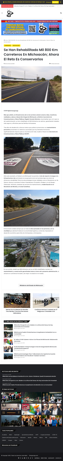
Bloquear (48, 2)
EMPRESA (37, 458)
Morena (35, 437)
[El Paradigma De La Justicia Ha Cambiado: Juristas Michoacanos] (11, 409)
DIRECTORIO (44, 458)
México (41, 437)
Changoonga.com (33, 455)
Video (15, 440)
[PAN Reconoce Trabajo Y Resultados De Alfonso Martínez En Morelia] (31, 420)
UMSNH (4, 440)
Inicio (6, 40)
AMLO (10, 434)
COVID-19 (54, 434)
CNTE (37, 434)
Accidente (4, 434)
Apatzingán (17, 434)
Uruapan (10, 440)
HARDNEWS (8, 45)
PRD (46, 437)
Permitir (55, 2)
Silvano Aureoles (53, 437)
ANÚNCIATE (51, 458)
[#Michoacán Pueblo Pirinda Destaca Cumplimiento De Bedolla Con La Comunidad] (8, 334)
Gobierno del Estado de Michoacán (32, 285)
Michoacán (23, 437)
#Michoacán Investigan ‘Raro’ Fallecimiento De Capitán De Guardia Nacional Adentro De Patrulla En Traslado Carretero (34, 355)
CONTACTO (58, 458)
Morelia (29, 437)
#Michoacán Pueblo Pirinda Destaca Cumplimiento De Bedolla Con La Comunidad (34, 6)
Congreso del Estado (45, 434)
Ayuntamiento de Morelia (27, 434)
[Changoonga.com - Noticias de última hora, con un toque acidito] (10, 13)
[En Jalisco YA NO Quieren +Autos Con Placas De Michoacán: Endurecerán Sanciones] (8, 342)
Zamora (21, 440)
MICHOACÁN (12, 40)
